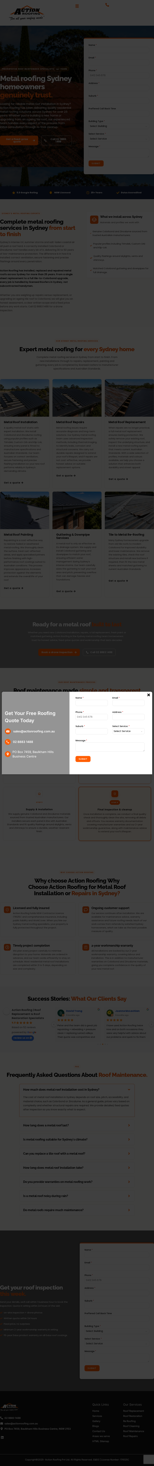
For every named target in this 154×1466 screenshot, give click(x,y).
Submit (83, 758)
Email (116, 697)
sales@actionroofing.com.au (34, 731)
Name (79, 697)
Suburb (80, 726)
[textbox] (125, 731)
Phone (79, 712)
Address (117, 712)
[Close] (148, 695)
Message (81, 740)
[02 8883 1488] (8, 742)
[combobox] (128, 731)
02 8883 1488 (23, 742)
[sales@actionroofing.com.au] (8, 731)
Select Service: (121, 726)
